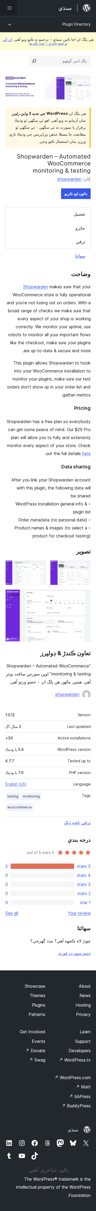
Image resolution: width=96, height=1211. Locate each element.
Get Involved (32, 1031)
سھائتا (80, 255)
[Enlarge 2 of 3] (38, 567)
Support (83, 1041)
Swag (37, 1060)
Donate (35, 1050)
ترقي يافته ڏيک (77, 822)
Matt (83, 1087)
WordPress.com (72, 1077)
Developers (80, 1050)
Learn (85, 1031)
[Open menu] (8, 8)
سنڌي (73, 1129)
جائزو (80, 228)
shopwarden (69, 179)
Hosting (83, 1005)
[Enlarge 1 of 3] (83, 567)
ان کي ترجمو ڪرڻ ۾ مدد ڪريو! (34, 41)
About (85, 986)
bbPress (80, 1096)
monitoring (31, 796)
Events (38, 1041)
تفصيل (79, 214)
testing (12, 796)
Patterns (37, 1014)
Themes (37, 995)
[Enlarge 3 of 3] (83, 596)
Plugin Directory (76, 24)
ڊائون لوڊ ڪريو (76, 193)
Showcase (35, 986)
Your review (79, 913)
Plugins (38, 1005)
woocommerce (19, 807)
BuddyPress (76, 1105)
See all (11, 913)
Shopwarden (35, 286)
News (85, 995)
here (86, 453)
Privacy (83, 1014)
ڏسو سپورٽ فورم (74, 953)
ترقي (80, 241)
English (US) (16, 784)
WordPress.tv (75, 1060)
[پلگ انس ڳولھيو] (34, 61)
